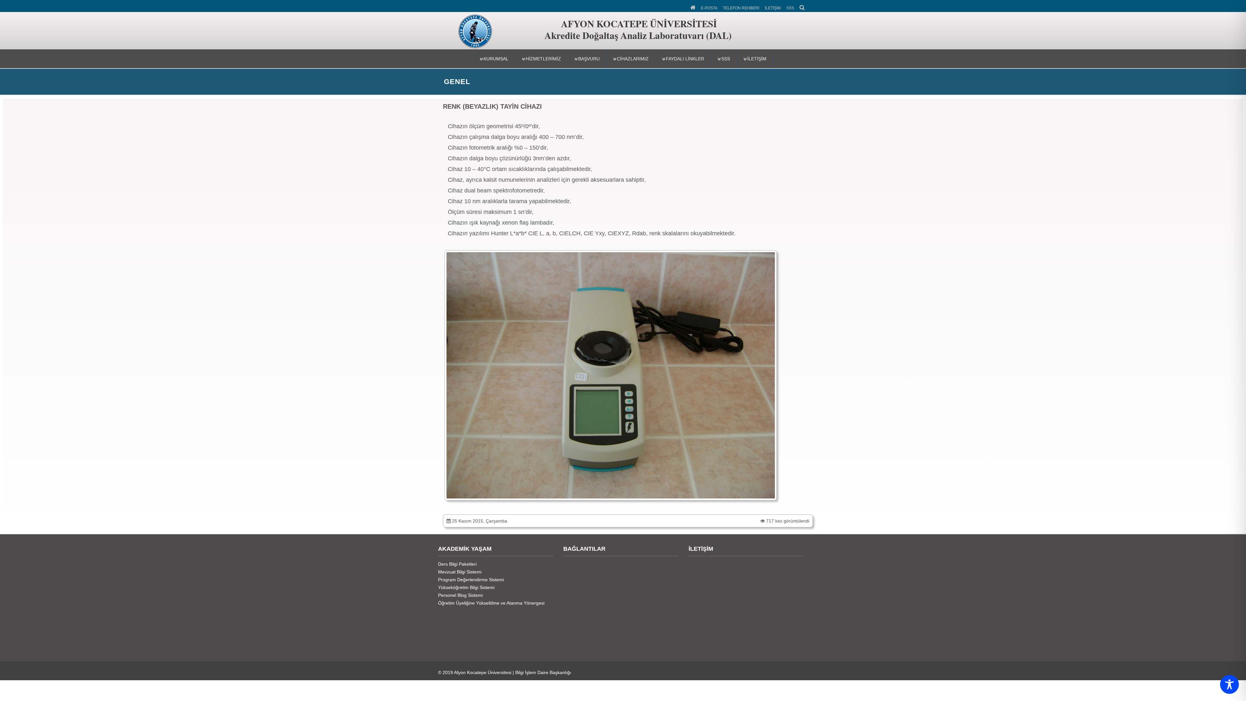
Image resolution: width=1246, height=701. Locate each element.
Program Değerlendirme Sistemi (471, 579)
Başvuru (589, 58)
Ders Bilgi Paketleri (457, 564)
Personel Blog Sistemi (460, 595)
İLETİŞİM (773, 8)
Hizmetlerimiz (543, 58)
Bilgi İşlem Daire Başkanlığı (543, 672)
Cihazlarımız (633, 58)
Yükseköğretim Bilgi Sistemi (466, 587)
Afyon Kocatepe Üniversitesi (482, 672)
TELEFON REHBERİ (741, 8)
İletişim (756, 58)
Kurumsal (495, 58)
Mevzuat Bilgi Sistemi (460, 571)
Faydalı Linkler (685, 58)
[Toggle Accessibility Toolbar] (1229, 684)
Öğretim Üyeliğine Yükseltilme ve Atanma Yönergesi (491, 603)
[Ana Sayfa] (693, 7)
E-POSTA (709, 8)
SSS (790, 8)
